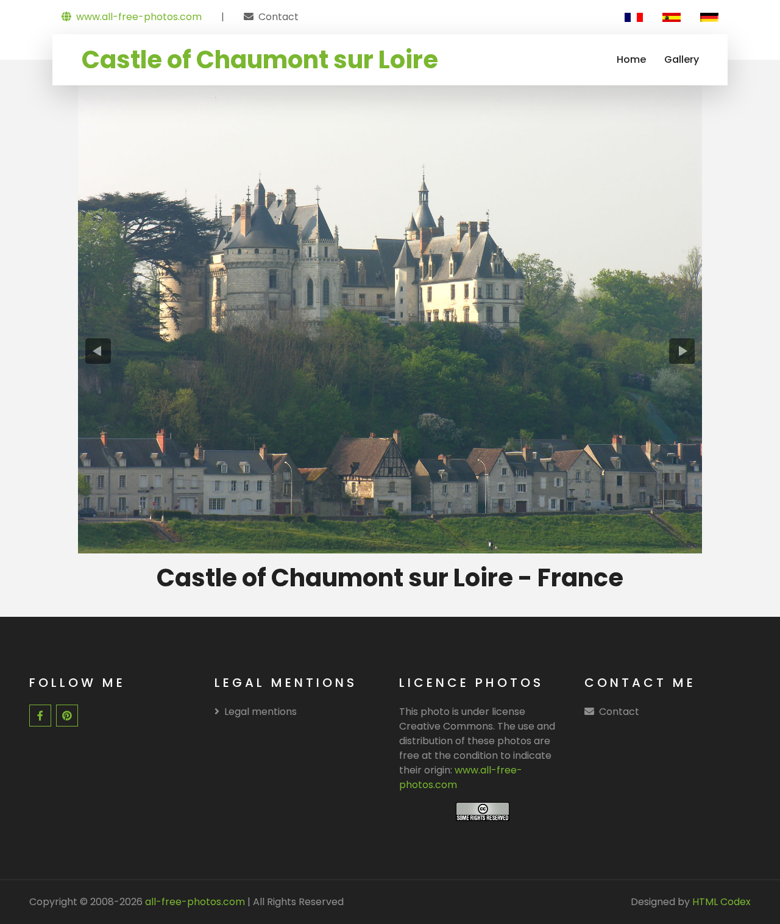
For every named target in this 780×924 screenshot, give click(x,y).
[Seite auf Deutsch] (709, 17)
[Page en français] (634, 17)
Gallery (681, 59)
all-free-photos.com (194, 902)
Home (631, 59)
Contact (278, 17)
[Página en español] (671, 17)
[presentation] (98, 351)
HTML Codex (721, 902)
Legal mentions (260, 712)
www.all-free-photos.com (139, 17)
